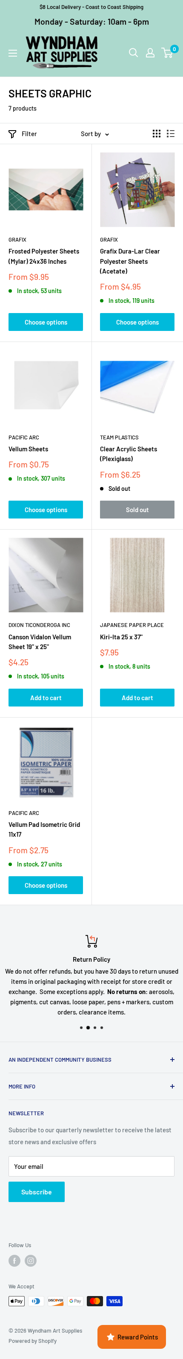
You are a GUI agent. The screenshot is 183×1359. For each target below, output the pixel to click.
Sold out (137, 509)
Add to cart (46, 697)
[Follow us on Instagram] (31, 1261)
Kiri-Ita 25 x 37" (121, 637)
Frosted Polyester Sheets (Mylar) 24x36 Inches (44, 256)
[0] (167, 53)
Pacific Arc (24, 437)
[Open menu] (13, 53)
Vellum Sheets (28, 449)
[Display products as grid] (156, 133)
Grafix (17, 239)
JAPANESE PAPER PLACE (132, 624)
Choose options (46, 322)
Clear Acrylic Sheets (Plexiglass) (128, 453)
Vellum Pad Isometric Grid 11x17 (44, 829)
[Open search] (133, 52)
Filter (29, 133)
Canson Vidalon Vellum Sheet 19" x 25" (40, 641)
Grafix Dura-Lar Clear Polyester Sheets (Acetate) (130, 261)
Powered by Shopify (33, 1340)
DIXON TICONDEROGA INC (39, 624)
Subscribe (36, 1192)
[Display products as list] (170, 133)
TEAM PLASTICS (119, 437)
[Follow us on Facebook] (14, 1261)
